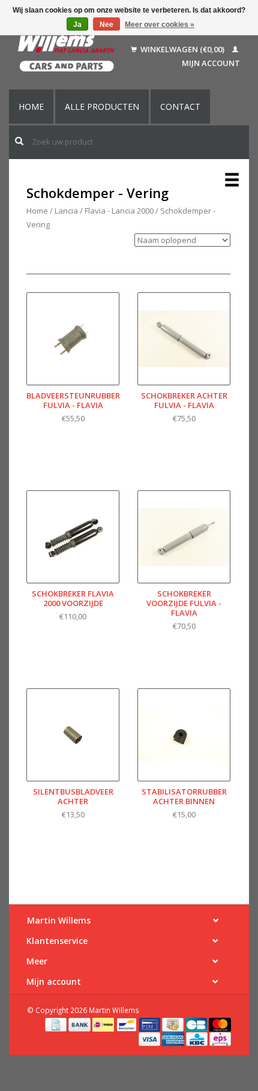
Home (31, 106)
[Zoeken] (19, 141)
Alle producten (102, 106)
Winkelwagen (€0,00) (182, 49)
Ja (77, 24)
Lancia (66, 210)
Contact (180, 106)
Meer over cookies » (159, 24)
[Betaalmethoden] (56, 1023)
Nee (106, 24)
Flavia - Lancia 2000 (119, 210)
